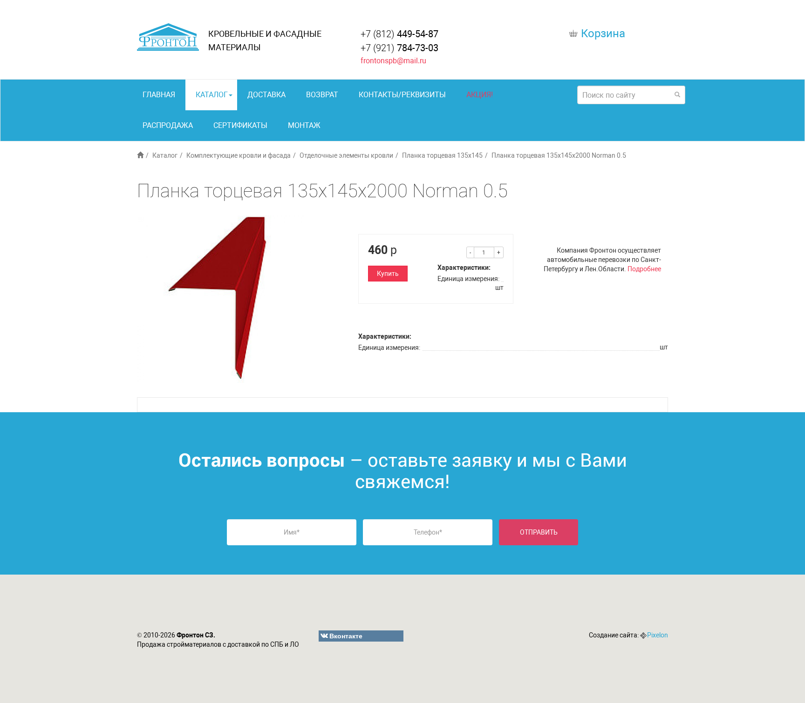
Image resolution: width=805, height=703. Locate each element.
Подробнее (644, 269)
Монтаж (304, 125)
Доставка (266, 94)
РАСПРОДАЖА (168, 125)
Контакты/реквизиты (402, 94)
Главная (159, 94)
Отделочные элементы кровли (346, 155)
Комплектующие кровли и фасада (238, 155)
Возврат (322, 94)
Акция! (479, 94)
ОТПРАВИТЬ (539, 532)
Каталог (212, 94)
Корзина (603, 33)
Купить (388, 273)
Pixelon (657, 635)
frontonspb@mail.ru (393, 60)
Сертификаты (240, 125)
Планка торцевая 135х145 (442, 155)
